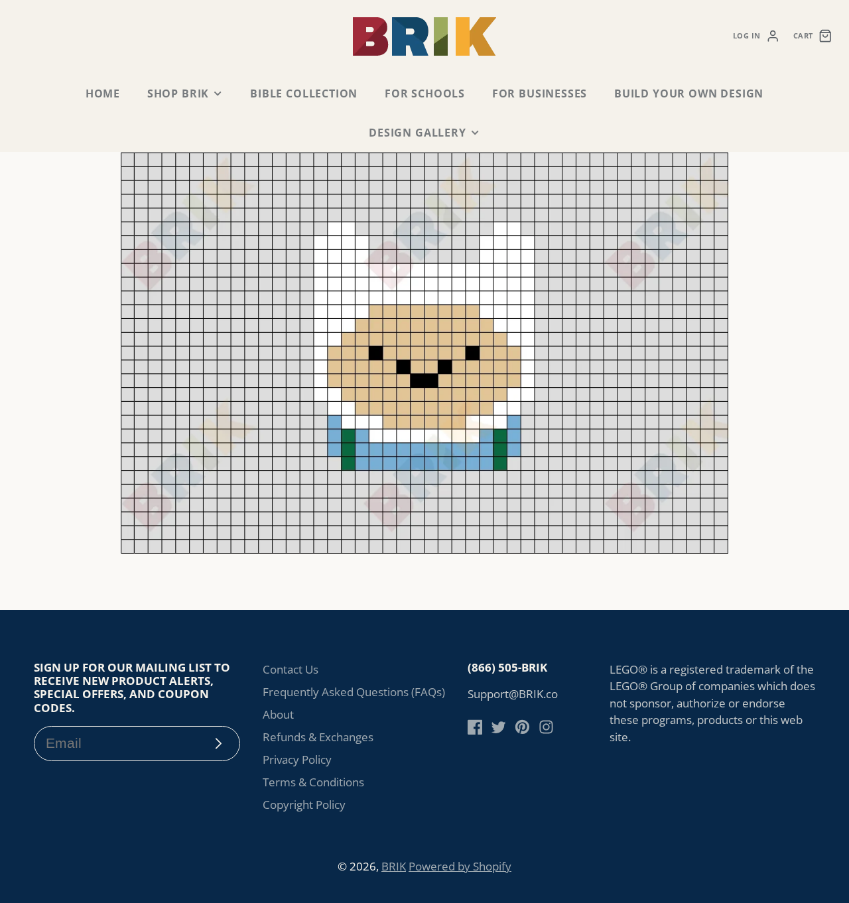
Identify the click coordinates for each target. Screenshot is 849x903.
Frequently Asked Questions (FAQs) (354, 691)
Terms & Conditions (313, 782)
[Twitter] (498, 727)
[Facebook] (475, 727)
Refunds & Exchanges (318, 737)
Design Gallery (417, 132)
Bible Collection (304, 93)
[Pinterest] (522, 727)
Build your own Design (688, 93)
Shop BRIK (178, 93)
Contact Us (290, 669)
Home (103, 93)
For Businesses (539, 93)
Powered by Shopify (460, 866)
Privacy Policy (297, 759)
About (278, 714)
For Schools (425, 93)
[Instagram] (546, 727)
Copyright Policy (304, 804)
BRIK (393, 866)
